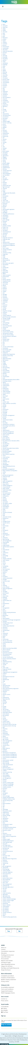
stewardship (6, 114)
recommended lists (7, 642)
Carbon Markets (7, 897)
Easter (4, 40)
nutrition (5, 76)
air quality (5, 570)
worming (5, 55)
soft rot (4, 703)
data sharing (6, 539)
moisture (5, 312)
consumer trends (7, 517)
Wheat (4, 285)
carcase (4, 852)
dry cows (5, 375)
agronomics (5, 155)
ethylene (5, 691)
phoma (4, 246)
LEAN (4, 509)
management (6, 608)
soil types (5, 442)
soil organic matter (7, 503)
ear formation (6, 175)
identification (6, 687)
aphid (4, 511)
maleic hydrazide (7, 835)
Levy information (6, 957)
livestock (5, 96)
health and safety (7, 490)
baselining (5, 903)
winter (4, 160)
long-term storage (7, 311)
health (4, 30)
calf (3, 536)
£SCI (4, 343)
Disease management (8, 769)
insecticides (6, 639)
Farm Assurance (7, 873)
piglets (4, 70)
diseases (5, 500)
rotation (5, 184)
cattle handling (6, 391)
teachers (5, 52)
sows (4, 605)
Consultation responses (8, 951)
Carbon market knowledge (9, 899)
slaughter (5, 599)
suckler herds (6, 721)
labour (4, 736)
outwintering (6, 885)
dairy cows (5, 882)
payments (5, 732)
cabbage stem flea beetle (9, 193)
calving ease (6, 340)
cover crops (5, 667)
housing (5, 111)
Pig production (6, 699)
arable (4, 497)
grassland (5, 491)
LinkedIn (5, 1010)
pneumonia (5, 409)
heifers (4, 429)
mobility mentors (7, 787)
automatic (5, 302)
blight (4, 837)
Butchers (5, 833)
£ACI (4, 802)
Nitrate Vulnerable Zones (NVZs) (11, 448)
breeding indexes (7, 381)
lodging (4, 157)
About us (3, 947)
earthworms (6, 496)
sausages (5, 591)
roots (4, 181)
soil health (5, 502)
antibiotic (5, 93)
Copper (4, 291)
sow (4, 602)
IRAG (4, 637)
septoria (5, 224)
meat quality (6, 542)
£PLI (4, 342)
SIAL (4, 805)
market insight (6, 121)
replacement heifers (8, 420)
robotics (5, 567)
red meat (5, 31)
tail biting (5, 118)
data (4, 529)
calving (4, 405)
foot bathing (6, 761)
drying (4, 309)
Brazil (4, 140)
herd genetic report (7, 824)
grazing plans (6, 452)
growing (5, 414)
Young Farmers (6, 776)
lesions (4, 758)
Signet (4, 382)
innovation (5, 100)
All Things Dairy (6, 845)
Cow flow (5, 369)
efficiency (5, 106)
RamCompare (6, 618)
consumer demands (8, 846)
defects (4, 708)
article (4, 563)
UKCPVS (4, 251)
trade (4, 551)
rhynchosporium (7, 231)
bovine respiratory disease (9, 658)
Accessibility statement (7, 987)
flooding (5, 860)
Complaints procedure (7, 976)
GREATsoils (5, 482)
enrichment (5, 117)
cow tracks (5, 849)
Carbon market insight (8, 900)
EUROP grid (5, 388)
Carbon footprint (7, 315)
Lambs (4, 472)
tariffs (4, 791)
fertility (4, 406)
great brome (6, 276)
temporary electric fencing (9, 726)
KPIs (4, 548)
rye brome (5, 284)
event (4, 573)
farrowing (5, 58)
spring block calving (8, 333)
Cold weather (6, 906)
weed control (6, 434)
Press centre (4, 1000)
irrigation (5, 479)
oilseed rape (6, 505)
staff (4, 864)
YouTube (5, 1012)
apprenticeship (6, 685)
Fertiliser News (6, 902)
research (5, 99)
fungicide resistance (8, 237)
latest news (5, 596)
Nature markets (6, 905)
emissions (5, 629)
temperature (6, 133)
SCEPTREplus (6, 506)
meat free (5, 27)
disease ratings (6, 815)
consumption (6, 82)
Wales (4, 554)
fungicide (5, 211)
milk (4, 524)
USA (4, 143)
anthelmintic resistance (8, 424)
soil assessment (7, 493)
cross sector (6, 624)
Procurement (5, 959)
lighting (4, 660)
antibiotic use (6, 461)
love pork (5, 843)
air (3, 108)
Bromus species (7, 279)
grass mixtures (6, 439)
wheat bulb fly (6, 260)
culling (4, 418)
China (4, 717)
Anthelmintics (6, 655)
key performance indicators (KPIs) (11, 440)
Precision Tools (6, 855)
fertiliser (5, 288)
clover (4, 208)
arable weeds (6, 545)
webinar (5, 572)
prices (4, 124)
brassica (5, 306)
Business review (7, 830)
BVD (4, 727)
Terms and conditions (7, 989)
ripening (5, 158)
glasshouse (5, 615)
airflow (4, 700)
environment (6, 46)
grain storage (6, 220)
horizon (4, 103)
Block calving (6, 763)
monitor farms (6, 523)
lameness (5, 357)
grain (4, 303)
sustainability (6, 735)
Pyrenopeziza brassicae (8, 676)
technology (5, 555)
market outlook (6, 711)
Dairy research (6, 351)
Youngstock (5, 826)
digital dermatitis (7, 358)
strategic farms (6, 521)
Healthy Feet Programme (9, 354)
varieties (5, 621)
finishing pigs (6, 869)
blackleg (5, 702)
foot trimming (6, 367)
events (4, 646)
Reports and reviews (7, 960)
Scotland (5, 543)
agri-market (5, 739)
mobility (5, 364)
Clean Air (5, 817)
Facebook (5, 1006)
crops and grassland (8, 764)
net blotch (5, 230)
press (4, 561)
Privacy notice (5, 981)
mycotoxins (5, 215)
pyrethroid (5, 258)
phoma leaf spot (7, 185)
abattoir (5, 127)
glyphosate (5, 272)
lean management (7, 884)
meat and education (8, 51)
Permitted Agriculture (8, 887)
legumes (5, 205)
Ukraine (4, 139)
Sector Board (6, 714)
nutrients (5, 297)
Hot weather (6, 908)
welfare (4, 60)
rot (3, 705)
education (5, 49)
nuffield (4, 770)
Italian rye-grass (7, 275)
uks (3, 808)
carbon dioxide (6, 870)
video (4, 575)
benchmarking (6, 330)
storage (4, 199)
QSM (4, 514)
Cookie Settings (4, 1044)
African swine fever (7, 640)
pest (4, 666)
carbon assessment (7, 578)
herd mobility (6, 370)
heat (4, 67)
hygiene (5, 120)
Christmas (5, 78)
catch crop (5, 200)
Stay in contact (6, 1024)
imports (4, 126)
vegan (4, 28)
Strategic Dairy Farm (8, 623)
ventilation (5, 63)
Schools (4, 781)
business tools (6, 581)
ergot (4, 240)
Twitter (5, 1008)
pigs (4, 582)
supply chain (6, 102)
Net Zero (5, 888)
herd (4, 609)
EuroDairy (5, 576)
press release (6, 587)
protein (4, 39)
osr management (7, 778)
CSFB (4, 257)
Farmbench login (6, 962)
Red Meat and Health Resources (10, 968)
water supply (6, 814)
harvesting (5, 458)
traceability (5, 566)
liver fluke (5, 423)
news (4, 527)
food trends (5, 526)
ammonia (5, 627)
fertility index (6, 339)
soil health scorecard (8, 829)
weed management (7, 588)
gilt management (7, 866)
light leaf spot (6, 187)
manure (5, 290)
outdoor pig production (8, 626)
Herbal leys (5, 863)
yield (4, 176)
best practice (6, 651)
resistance (5, 94)
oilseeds (5, 499)
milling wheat (6, 630)
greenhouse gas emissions (9, 317)
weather (5, 779)
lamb (4, 34)
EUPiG (4, 617)
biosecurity (5, 136)
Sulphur (5, 287)
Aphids (4, 261)
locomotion (5, 348)
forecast (5, 130)
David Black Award (7, 712)
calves (4, 397)
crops (4, 564)
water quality (6, 488)
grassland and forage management (11, 620)
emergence (5, 179)
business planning (7, 772)
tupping (5, 478)
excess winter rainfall (8, 760)
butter (4, 684)
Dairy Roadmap (6, 879)
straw (4, 61)
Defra (4, 636)
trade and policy (7, 893)
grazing (4, 417)
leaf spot (5, 234)
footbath (5, 749)
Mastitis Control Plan (8, 355)
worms (4, 421)
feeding (4, 73)
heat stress (5, 324)
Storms (4, 914)
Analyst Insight (6, 839)
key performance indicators (9, 336)
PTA (3, 345)
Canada (4, 142)
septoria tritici (6, 242)
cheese (4, 594)
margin (4, 329)
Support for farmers (6, 966)
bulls (4, 378)
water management (7, 481)
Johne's (4, 790)
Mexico (4, 611)
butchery (5, 788)
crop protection (6, 487)
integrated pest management (10, 672)
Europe (4, 706)
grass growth (6, 449)
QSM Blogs (5, 809)
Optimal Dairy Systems (8, 546)
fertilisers (5, 446)
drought (5, 579)
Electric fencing (6, 723)
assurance (5, 134)
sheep (4, 645)
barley (4, 643)
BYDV (4, 255)
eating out (5, 533)
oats (4, 146)
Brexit (4, 54)
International (6, 549)
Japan (4, 746)
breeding (5, 57)
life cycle (5, 178)
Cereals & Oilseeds (7, 512)
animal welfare (6, 393)
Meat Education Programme (10, 858)
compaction (5, 299)
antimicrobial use (7, 600)
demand (5, 296)
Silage (4, 361)
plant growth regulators (8, 209)
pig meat (5, 857)
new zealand (6, 742)
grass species (6, 437)
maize (4, 455)
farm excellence (7, 97)
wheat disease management (10, 754)
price (4, 321)
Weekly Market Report (8, 840)
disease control (6, 694)
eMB (4, 90)
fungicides (5, 254)
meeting (5, 585)
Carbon (4, 891)
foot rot (4, 236)
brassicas (5, 203)
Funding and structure (7, 955)
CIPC (4, 696)
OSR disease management (9, 752)
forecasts (5, 678)
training (5, 84)
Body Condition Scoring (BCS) (10, 470)
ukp (3, 806)
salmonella (5, 867)
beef (4, 33)
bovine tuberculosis (7, 878)
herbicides (5, 270)
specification (6, 390)
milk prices (5, 327)
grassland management (8, 469)
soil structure (6, 443)
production (5, 105)
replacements (6, 430)
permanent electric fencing (9, 724)
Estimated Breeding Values (9, 827)
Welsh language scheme (8, 993)
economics (5, 861)
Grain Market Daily (7, 842)
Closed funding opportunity (9, 917)
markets (5, 148)
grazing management (8, 475)
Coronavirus (6, 881)
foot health (5, 821)
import (4, 794)
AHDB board (6, 812)
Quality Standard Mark (8, 797)
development (6, 166)
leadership (5, 766)
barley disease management (10, 755)
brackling (5, 154)
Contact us (4, 999)
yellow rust (5, 228)
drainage (5, 412)
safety (4, 394)
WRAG (4, 273)
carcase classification (8, 657)
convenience (6, 81)
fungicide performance (8, 214)
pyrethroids (5, 267)
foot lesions (5, 360)
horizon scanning (7, 123)
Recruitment (6, 715)
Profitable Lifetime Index (9, 799)
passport (5, 221)
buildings (5, 64)
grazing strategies (7, 451)
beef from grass (7, 767)
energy (4, 109)
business (5, 85)
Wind (4, 915)
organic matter (6, 494)
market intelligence (7, 485)
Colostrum (5, 352)
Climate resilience (7, 912)
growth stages (6, 163)
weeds (4, 194)
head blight (5, 217)
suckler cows (6, 402)
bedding (5, 597)
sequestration (6, 320)
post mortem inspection (9, 454)
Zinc (4, 293)
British (4, 557)
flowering (5, 218)
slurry (4, 675)
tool (3, 88)
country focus (6, 745)
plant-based (6, 593)
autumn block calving (8, 331)
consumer (5, 25)
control (4, 693)
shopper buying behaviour (9, 612)
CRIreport (5, 720)
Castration (5, 875)
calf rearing (5, 709)
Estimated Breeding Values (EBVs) (11, 379)
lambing (5, 467)
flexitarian (5, 37)
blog (4, 681)
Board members (7, 803)
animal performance (8, 851)
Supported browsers (7, 991)
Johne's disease (6, 649)
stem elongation (7, 173)
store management (7, 740)
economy (5, 43)
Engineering (6, 697)
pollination (5, 733)
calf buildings (6, 323)
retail (4, 520)
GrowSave (5, 820)
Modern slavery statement (8, 979)
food (4, 515)
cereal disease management (10, 757)
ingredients (5, 818)
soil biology (5, 445)
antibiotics (5, 537)
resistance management (9, 243)
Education (4, 953)
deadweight (6, 464)
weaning (5, 72)
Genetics (5, 337)
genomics (5, 751)
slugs (4, 191)
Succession (5, 737)
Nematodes (5, 264)
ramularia (5, 233)
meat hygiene (6, 534)
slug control (6, 484)
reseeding (5, 436)
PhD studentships (7, 654)
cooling (4, 308)
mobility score (6, 372)
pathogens (5, 793)
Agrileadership (6, 896)
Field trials (5, 876)
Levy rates (5, 75)
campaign (5, 634)
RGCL (4, 823)
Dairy (4, 24)
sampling (5, 131)
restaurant (5, 633)
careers (4, 87)
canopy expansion (7, 170)
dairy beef (5, 396)
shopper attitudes (7, 558)
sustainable (5, 48)
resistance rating (7, 252)
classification (6, 384)
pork (4, 36)
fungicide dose (6, 239)
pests (4, 190)
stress (4, 69)
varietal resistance (7, 249)
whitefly (4, 614)
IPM (3, 632)
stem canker (6, 248)
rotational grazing (7, 661)
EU (3, 832)
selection (5, 387)
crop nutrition (6, 457)
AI (3, 682)
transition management (8, 415)
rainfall (4, 664)
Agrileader (5, 894)
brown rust (5, 227)
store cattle (5, 773)
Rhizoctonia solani (7, 811)
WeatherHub (6, 679)
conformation (6, 385)
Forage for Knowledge (8, 784)
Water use (5, 663)
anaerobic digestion (8, 872)
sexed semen (6, 399)
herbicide (5, 670)
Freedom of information (8, 978)
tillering (4, 169)
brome (4, 278)
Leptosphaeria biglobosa (9, 245)
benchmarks (6, 164)
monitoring (5, 743)
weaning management (8, 431)
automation (5, 508)
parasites (5, 411)
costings (5, 460)
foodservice (5, 518)
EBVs (4, 400)
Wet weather (6, 911)
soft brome (5, 282)
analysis (5, 673)
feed (4, 128)
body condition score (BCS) (9, 403)
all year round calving (8, 334)
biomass (5, 182)
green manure (6, 202)
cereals (4, 223)
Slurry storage (6, 796)
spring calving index (8, 800)
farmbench (5, 530)
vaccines (5, 463)
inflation (5, 42)
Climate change (6, 318)
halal (4, 584)
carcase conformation (8, 346)
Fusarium (5, 305)
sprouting (5, 152)
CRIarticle (5, 729)
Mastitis (5, 373)
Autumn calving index (8, 782)
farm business (6, 569)
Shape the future (6, 970)
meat (4, 532)
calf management (7, 540)
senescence (5, 172)
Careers (3, 949)
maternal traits (6, 476)
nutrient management (8, 433)
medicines (5, 91)
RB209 (4, 590)
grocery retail (6, 79)
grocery (4, 45)
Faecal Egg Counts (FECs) (9, 426)
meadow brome (6, 281)
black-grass (5, 196)
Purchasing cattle (7, 349)
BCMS (4, 854)
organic (4, 269)
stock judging (6, 775)
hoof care (5, 366)
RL (3, 145)
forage (4, 363)
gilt (3, 606)
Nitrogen (5, 294)
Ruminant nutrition (7, 652)
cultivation (5, 300)
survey (4, 718)
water (4, 66)
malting (4, 314)
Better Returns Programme (9, 836)
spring (4, 161)
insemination (6, 376)
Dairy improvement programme (10, 688)
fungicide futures (7, 669)
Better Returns (6, 748)
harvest (4, 197)
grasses (4, 206)
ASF (3, 137)
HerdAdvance (6, 690)
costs (4, 473)
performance (6, 603)
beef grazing (6, 848)
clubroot (5, 188)
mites (4, 266)
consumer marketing (8, 785)
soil (3, 112)
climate (4, 890)
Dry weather (6, 909)
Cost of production (7, 326)
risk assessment (7, 115)
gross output (6, 151)
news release (6, 560)
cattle (4, 408)
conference (5, 552)
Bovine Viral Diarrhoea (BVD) (10, 648)
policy (4, 730)
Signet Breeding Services (9, 466)
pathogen (5, 212)
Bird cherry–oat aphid (8, 263)
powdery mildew (7, 226)
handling (5, 427)
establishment (6, 167)
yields (4, 149)
